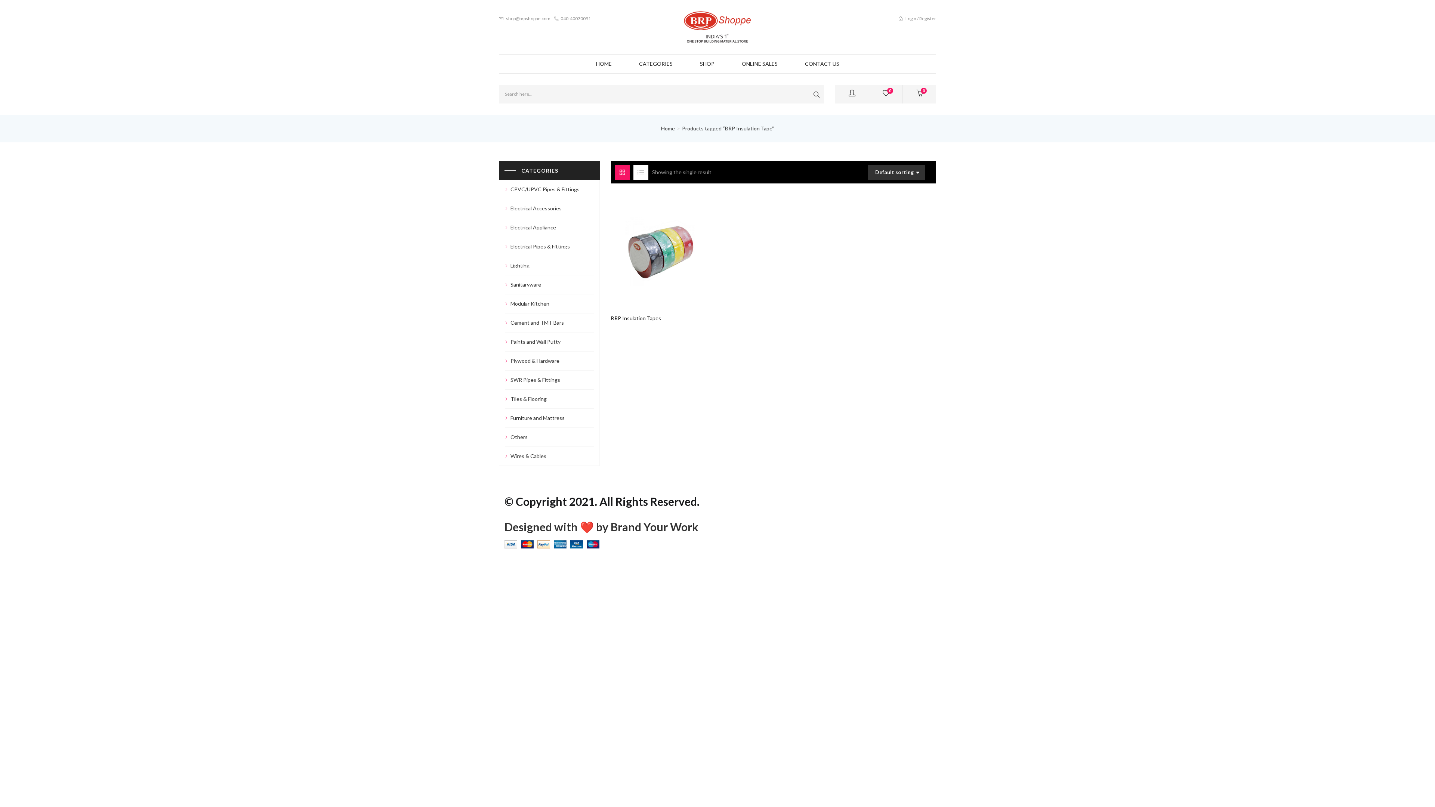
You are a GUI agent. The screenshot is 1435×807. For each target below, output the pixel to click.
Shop (707, 64)
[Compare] (675, 247)
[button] (919, 94)
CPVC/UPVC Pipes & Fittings (545, 189)
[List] (640, 172)
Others (519, 437)
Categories (656, 64)
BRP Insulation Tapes (636, 318)
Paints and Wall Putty (535, 341)
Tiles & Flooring (528, 399)
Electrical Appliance (533, 227)
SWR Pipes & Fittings (535, 380)
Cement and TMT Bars (537, 322)
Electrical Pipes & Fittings (540, 246)
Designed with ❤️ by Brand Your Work (601, 527)
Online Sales (760, 64)
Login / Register (920, 18)
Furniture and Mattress (537, 418)
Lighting (520, 265)
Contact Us (822, 64)
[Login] (852, 94)
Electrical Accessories (536, 208)
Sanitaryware (525, 284)
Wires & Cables (528, 456)
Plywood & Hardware (534, 361)
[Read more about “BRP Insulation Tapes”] (647, 247)
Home (604, 64)
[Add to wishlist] (661, 247)
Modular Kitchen (529, 303)
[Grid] (622, 172)
